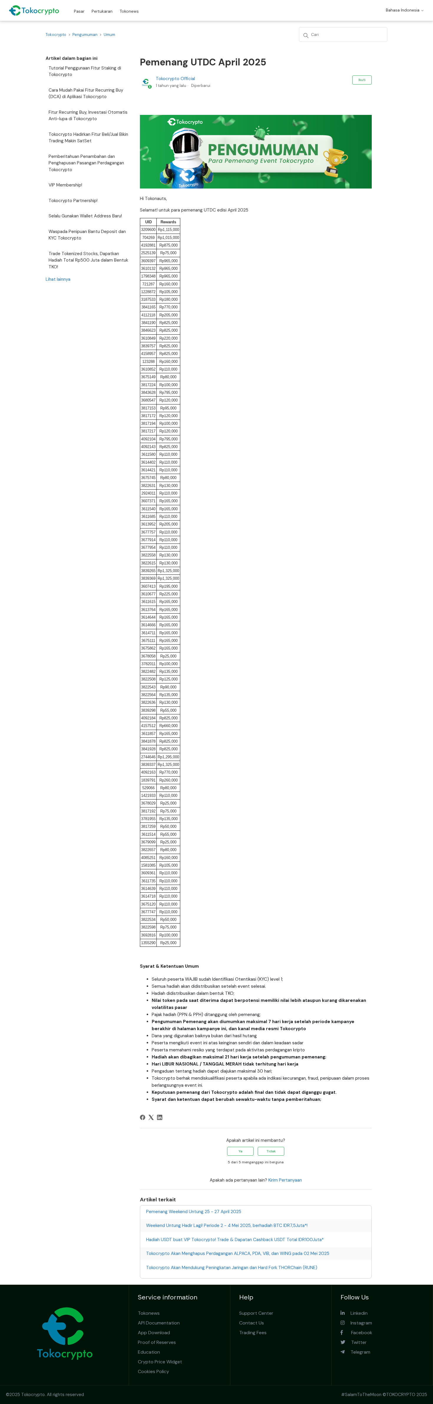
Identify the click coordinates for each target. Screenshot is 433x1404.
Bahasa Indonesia (403, 10)
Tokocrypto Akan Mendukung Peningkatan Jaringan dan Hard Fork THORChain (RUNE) (231, 1268)
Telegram (357, 1352)
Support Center (256, 1313)
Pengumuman (84, 34)
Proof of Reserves (157, 1342)
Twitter (356, 1342)
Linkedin (356, 1313)
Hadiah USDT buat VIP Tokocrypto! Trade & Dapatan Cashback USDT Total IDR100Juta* (235, 1240)
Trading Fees (253, 1332)
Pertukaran (102, 11)
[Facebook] (142, 1117)
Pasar (79, 11)
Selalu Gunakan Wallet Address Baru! (85, 216)
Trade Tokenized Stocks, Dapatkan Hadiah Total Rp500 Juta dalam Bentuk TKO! (88, 260)
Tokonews (129, 11)
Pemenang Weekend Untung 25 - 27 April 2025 (193, 1212)
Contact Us (251, 1323)
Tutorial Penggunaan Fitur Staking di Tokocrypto (85, 71)
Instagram (358, 1323)
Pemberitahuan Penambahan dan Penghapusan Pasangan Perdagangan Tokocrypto (86, 163)
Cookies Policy (153, 1371)
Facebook (357, 1332)
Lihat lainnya (58, 279)
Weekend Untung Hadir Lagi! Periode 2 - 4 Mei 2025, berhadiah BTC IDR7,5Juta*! (227, 1225)
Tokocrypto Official (175, 79)
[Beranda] (34, 10)
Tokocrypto (56, 34)
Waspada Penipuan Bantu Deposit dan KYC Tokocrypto (87, 235)
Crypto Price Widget (160, 1362)
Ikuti (362, 79)
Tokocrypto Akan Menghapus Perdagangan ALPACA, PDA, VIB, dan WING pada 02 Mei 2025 (237, 1253)
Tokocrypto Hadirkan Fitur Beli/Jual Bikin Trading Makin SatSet (88, 137)
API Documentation (159, 1323)
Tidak (271, 1151)
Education (149, 1352)
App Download (154, 1332)
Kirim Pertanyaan (285, 1180)
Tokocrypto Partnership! (73, 201)
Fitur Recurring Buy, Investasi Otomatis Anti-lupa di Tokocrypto (88, 115)
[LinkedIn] (159, 1117)
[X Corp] (151, 1117)
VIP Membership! (65, 185)
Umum (109, 34)
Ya (240, 1151)
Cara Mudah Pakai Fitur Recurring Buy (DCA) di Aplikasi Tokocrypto (86, 93)
